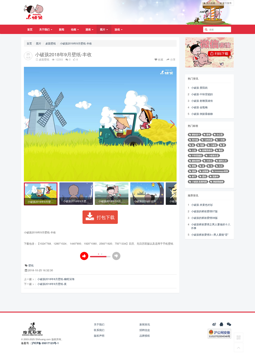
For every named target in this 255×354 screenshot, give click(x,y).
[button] (172, 124)
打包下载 (106, 217)
